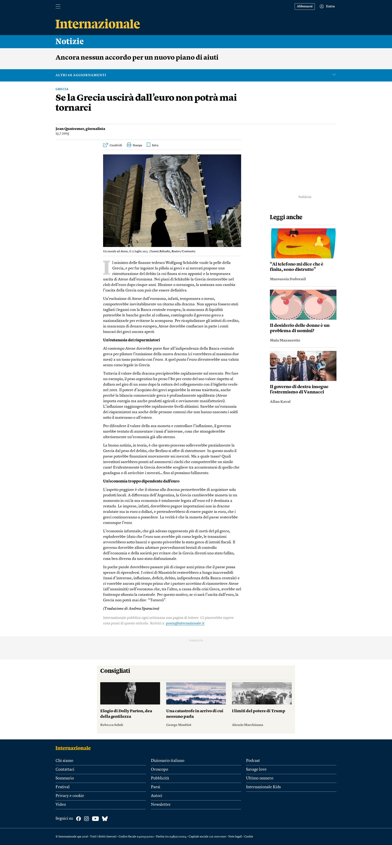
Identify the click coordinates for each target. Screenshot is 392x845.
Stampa (137, 145)
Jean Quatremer (70, 129)
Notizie (70, 42)
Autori (156, 796)
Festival (63, 787)
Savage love (256, 770)
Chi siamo (64, 761)
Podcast (253, 761)
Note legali (235, 836)
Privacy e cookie (70, 796)
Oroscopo (159, 770)
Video (61, 805)
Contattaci (65, 770)
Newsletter (161, 805)
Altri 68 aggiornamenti (81, 75)
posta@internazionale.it (185, 623)
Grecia (62, 89)
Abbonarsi (305, 6)
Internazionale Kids (263, 787)
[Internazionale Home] (74, 748)
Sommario (65, 778)
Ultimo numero (259, 778)
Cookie (248, 836)
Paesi (155, 787)
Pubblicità (160, 778)
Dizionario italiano (167, 761)
